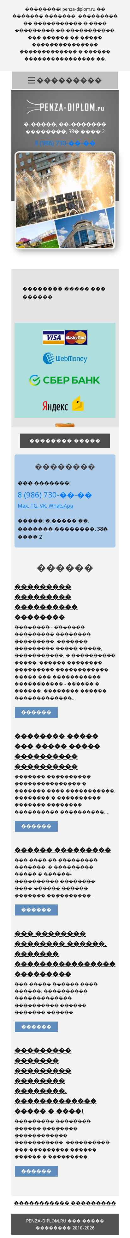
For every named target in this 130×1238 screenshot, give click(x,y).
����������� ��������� (65, 1202)
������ (36, 712)
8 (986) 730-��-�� (65, 143)
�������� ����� (65, 440)
